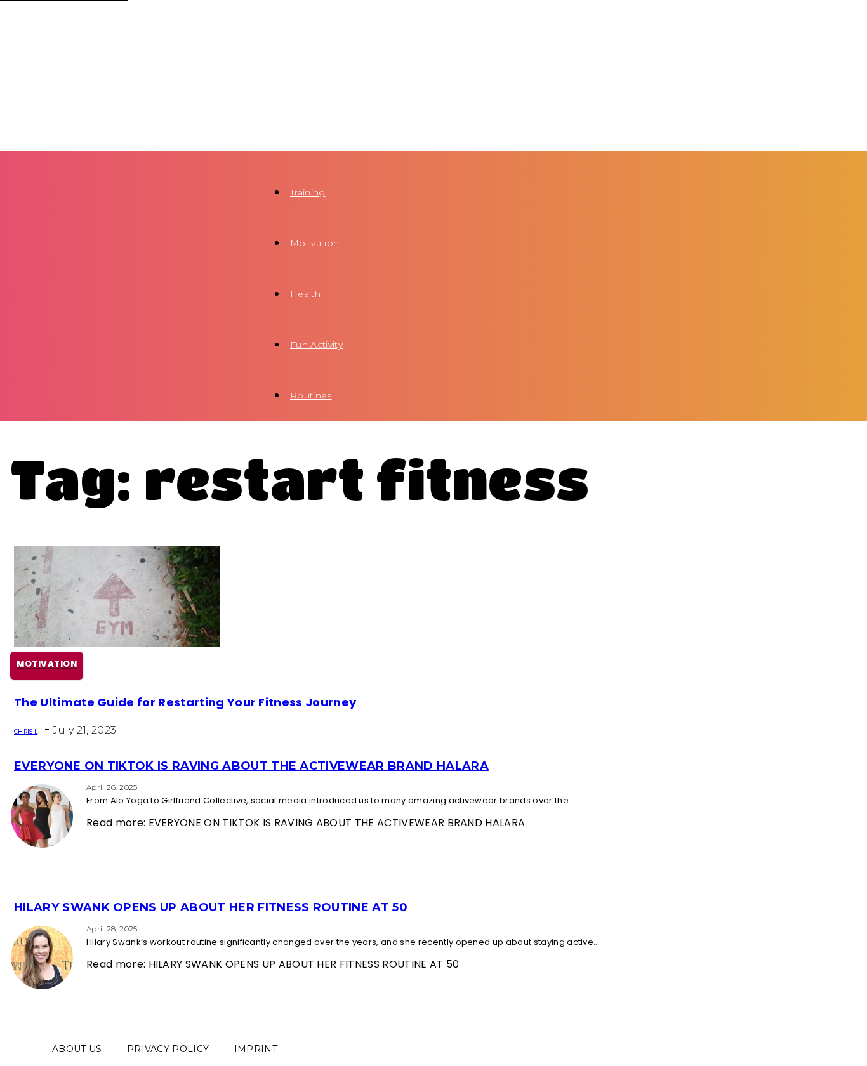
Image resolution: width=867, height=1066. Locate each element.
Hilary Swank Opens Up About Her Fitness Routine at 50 (210, 907)
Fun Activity (316, 344)
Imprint (255, 1049)
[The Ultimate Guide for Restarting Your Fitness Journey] (116, 644)
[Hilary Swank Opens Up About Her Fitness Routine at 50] (14, 928)
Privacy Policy (168, 1049)
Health (305, 293)
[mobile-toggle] (24, 159)
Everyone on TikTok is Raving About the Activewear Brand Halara (251, 766)
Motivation (314, 243)
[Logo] (131, 26)
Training (308, 192)
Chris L (25, 731)
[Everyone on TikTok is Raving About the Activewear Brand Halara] (14, 786)
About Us (77, 1049)
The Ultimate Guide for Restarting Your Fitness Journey (185, 702)
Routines (311, 395)
